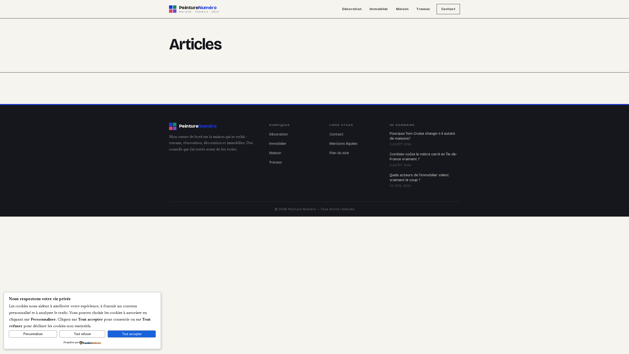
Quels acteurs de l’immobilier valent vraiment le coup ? (419, 177)
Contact (448, 9)
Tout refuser (82, 334)
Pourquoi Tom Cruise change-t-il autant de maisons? (422, 136)
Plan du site (339, 153)
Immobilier (379, 9)
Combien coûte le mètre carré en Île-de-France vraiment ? (423, 156)
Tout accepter (132, 334)
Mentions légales (343, 144)
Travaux (423, 9)
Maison (402, 9)
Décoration (352, 9)
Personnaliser (33, 334)
